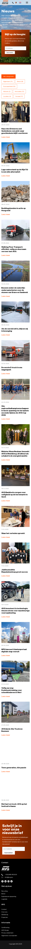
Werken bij (4, 914)
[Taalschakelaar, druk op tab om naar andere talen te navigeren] (20, 2)
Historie (6, 91)
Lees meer (5, 137)
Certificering (5, 927)
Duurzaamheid (9, 86)
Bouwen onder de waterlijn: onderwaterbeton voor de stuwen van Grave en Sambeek (14, 290)
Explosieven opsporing (8, 896)
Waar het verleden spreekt (13, 533)
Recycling (4, 891)
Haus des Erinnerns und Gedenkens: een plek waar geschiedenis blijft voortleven (14, 131)
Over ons (4, 912)
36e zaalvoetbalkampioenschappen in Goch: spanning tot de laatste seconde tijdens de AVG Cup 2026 (15, 410)
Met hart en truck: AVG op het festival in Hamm (14, 805)
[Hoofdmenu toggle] (27, 2)
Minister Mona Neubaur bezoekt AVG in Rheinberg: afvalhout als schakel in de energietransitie (15, 453)
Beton (20, 81)
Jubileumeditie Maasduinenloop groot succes (14, 571)
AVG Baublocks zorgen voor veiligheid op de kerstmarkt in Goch (14, 494)
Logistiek (4, 899)
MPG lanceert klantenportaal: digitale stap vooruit (14, 650)
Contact (4, 909)
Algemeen (7, 81)
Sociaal (19, 96)
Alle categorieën (8, 76)
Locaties (7, 96)
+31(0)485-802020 (11, 874)
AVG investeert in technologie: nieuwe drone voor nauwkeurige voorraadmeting (15, 610)
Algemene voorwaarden (9, 935)
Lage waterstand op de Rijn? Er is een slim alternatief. (14, 170)
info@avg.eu (9, 877)
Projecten (4, 917)
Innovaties (19, 91)
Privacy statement (7, 933)
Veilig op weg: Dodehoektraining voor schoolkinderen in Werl (11, 690)
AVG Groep (5, 930)
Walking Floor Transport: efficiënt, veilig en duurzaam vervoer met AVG (13, 249)
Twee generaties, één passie (13, 768)
